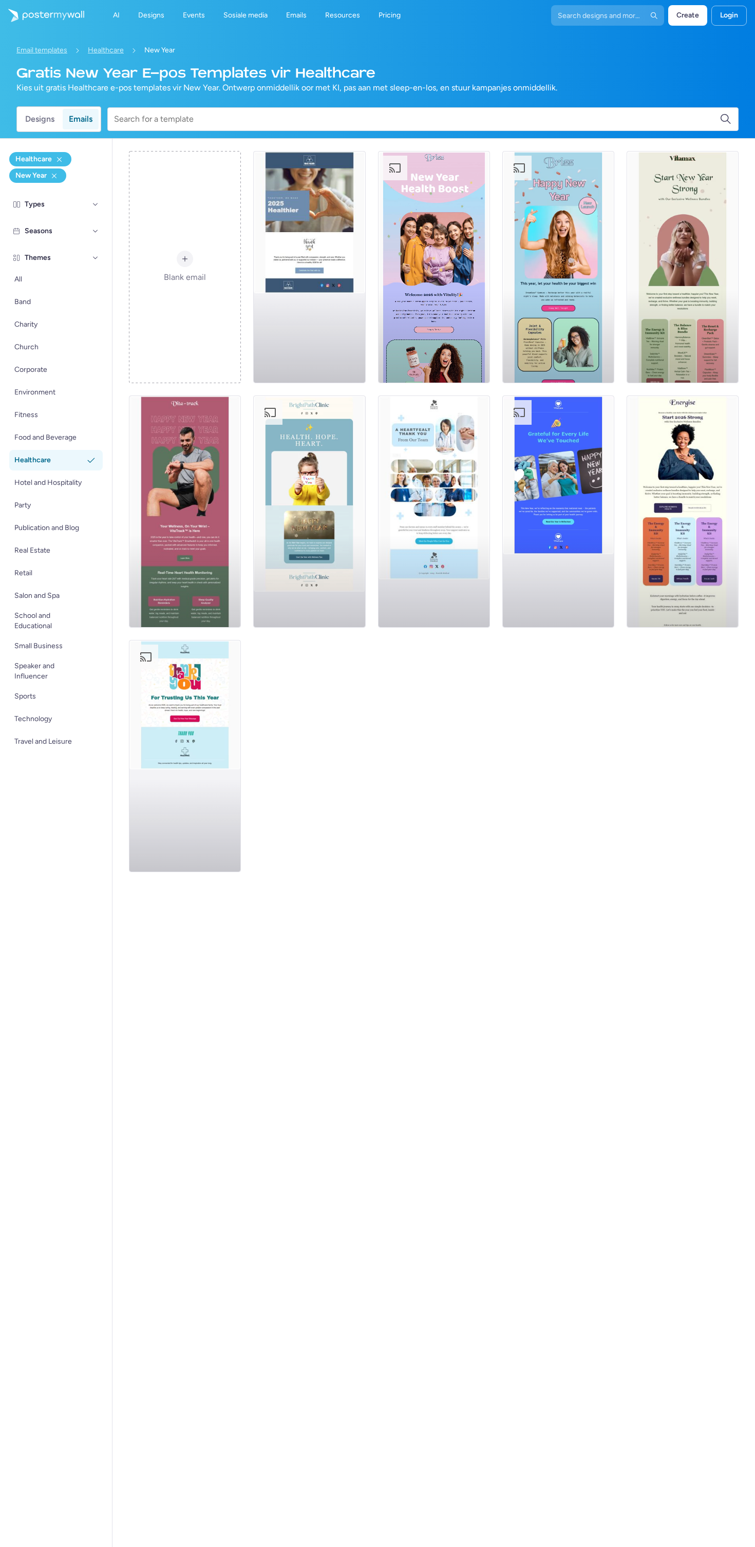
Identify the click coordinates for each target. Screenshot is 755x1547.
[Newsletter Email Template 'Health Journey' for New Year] (683, 511)
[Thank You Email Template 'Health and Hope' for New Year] (309, 511)
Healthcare (106, 50)
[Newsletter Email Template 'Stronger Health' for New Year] (558, 267)
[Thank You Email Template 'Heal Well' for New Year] (185, 756)
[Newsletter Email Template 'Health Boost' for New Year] (434, 267)
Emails (80, 119)
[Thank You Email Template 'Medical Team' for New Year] (434, 511)
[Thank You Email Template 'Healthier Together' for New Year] (309, 267)
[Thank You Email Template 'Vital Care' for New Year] (558, 511)
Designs (39, 119)
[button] (95, 204)
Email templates (41, 50)
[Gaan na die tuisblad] (42, 15)
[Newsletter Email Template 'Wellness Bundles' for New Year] (683, 267)
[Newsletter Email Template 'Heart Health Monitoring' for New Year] (185, 511)
